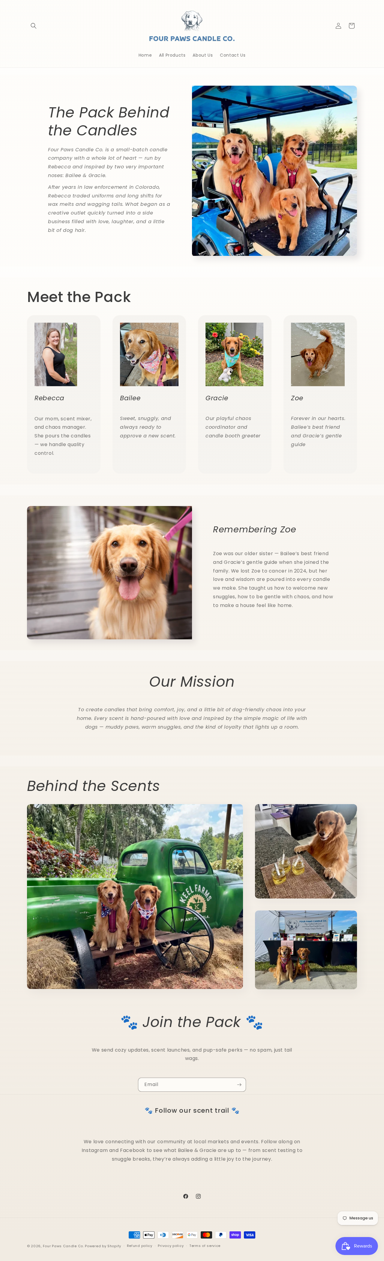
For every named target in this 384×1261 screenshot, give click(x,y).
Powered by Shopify (103, 1246)
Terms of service (204, 1245)
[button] (33, 25)
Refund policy (139, 1245)
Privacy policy (171, 1245)
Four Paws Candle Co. (63, 1246)
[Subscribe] (239, 1085)
